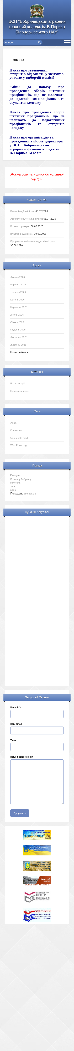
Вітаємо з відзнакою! (21, 233)
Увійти (13, 422)
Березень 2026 (18, 307)
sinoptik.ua (30, 493)
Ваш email (16, 723)
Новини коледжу (19, 391)
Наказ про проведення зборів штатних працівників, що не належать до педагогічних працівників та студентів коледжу (37, 120)
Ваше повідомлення (21, 756)
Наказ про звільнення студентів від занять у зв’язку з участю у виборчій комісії (36, 74)
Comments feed (19, 438)
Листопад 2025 (18, 337)
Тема (13, 740)
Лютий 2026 (17, 314)
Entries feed (16, 430)
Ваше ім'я (15, 707)
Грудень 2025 (18, 329)
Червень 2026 (18, 284)
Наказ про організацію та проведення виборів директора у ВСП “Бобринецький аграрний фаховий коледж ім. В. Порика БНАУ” (36, 145)
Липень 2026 (17, 277)
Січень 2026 (17, 322)
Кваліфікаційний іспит (22, 211)
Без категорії (17, 383)
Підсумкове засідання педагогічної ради (32, 241)
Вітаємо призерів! (20, 226)
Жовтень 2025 (18, 344)
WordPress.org (18, 445)
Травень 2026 (18, 292)
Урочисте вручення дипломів (26, 218)
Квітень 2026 (17, 299)
